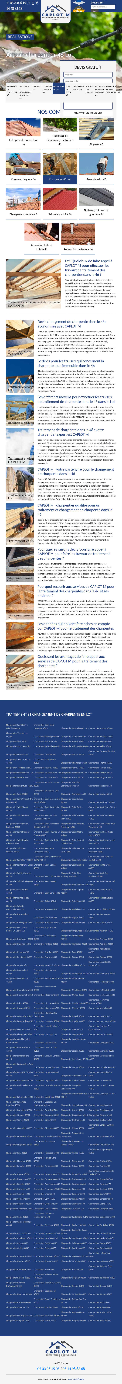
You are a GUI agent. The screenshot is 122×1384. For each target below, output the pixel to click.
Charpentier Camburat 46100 (19, 1238)
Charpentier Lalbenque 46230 (19, 1080)
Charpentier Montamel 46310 (19, 995)
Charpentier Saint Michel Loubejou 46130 (17, 825)
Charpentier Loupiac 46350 (73, 1021)
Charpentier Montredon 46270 (74, 974)
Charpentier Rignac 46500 (72, 918)
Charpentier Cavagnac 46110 (101, 1209)
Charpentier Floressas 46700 (46, 1153)
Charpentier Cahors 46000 (100, 1248)
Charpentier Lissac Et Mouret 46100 (47, 1028)
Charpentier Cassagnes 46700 (101, 1217)
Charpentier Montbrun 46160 (74, 990)
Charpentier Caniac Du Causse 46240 (74, 1232)
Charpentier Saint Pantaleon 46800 (101, 817)
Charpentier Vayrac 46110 (72, 741)
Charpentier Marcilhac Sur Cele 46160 (45, 1015)
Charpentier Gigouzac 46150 (46, 1128)
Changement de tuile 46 (78, 88)
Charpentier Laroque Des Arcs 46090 (19, 1066)
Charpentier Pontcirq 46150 (46, 944)
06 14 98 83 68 (74, 1369)
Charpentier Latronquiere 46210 (17, 1057)
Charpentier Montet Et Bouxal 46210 (47, 980)
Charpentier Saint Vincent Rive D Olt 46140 (19, 801)
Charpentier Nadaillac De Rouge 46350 (99, 964)
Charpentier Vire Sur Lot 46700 (17, 735)
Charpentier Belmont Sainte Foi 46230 (46, 1276)
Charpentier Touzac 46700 (72, 755)
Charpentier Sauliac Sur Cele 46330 (46, 792)
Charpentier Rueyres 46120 (46, 909)
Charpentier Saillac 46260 (45, 901)
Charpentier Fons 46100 (16, 1153)
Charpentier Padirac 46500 (100, 957)
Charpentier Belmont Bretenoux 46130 (15, 1284)
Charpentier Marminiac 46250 (19, 1016)
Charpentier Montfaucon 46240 (17, 980)
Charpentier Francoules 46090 (101, 1136)
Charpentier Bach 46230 (99, 1302)
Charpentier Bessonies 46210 (74, 728)
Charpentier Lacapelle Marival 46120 (47, 1087)
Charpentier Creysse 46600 (18, 1189)
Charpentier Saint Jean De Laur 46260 (72, 850)
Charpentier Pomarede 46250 (74, 944)
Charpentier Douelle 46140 (18, 1184)
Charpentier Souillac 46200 (100, 773)
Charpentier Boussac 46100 (46, 1261)
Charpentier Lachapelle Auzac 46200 (19, 1087)
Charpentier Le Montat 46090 (101, 990)
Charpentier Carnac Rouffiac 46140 (18, 1224)
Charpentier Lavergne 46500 (101, 1043)
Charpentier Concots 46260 (100, 1199)
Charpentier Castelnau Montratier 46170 (44, 1215)
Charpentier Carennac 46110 (46, 1225)
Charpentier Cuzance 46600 (73, 1184)
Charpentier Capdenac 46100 (47, 1233)
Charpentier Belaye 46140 (72, 1286)
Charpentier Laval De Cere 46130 (45, 1049)
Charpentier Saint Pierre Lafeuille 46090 (17, 727)
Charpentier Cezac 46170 (99, 1204)
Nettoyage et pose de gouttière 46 (100, 91)
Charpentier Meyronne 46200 (101, 995)
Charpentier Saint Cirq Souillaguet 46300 (71, 875)
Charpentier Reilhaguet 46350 (19, 923)
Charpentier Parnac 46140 (72, 957)
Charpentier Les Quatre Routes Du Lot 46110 (16, 929)
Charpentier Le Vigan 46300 (73, 736)
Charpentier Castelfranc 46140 (74, 1217)
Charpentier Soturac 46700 (18, 778)
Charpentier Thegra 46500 (100, 763)
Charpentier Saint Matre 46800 (72, 834)
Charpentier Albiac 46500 (45, 1321)
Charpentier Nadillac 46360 (73, 965)
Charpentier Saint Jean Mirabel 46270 (16, 850)
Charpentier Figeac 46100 (72, 1161)
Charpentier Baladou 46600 (18, 1302)
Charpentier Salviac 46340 (100, 794)
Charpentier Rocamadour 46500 (17, 916)
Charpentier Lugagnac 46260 (46, 1021)
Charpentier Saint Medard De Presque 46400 (101, 825)
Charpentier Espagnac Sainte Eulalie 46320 (101, 1173)
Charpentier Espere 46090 (17, 1174)
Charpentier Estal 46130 (99, 1166)
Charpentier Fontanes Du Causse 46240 (72, 1143)
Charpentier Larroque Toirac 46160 (101, 1057)
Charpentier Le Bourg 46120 (73, 1261)
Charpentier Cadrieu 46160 (73, 1248)
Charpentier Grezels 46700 (46, 1110)
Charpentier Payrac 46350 (45, 957)
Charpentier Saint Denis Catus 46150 (19, 867)
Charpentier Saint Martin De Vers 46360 (46, 842)
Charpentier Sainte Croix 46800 (99, 867)
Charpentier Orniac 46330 (17, 965)
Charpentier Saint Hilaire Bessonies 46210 (99, 850)
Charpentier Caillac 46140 (17, 1248)
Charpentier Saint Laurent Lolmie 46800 (72, 842)
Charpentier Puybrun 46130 (100, 931)
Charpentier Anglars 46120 (18, 1321)
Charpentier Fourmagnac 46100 (45, 1143)
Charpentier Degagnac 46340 (47, 1184)
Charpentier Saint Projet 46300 (71, 809)
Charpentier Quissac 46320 (100, 923)
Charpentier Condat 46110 (73, 1199)
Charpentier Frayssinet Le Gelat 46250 (72, 1135)
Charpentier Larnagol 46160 (46, 1067)
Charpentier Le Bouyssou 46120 (99, 1255)
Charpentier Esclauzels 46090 (47, 1179)
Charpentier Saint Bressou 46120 (17, 899)
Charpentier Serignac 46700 (100, 778)
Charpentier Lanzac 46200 (72, 1067)
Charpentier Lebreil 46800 (45, 1043)
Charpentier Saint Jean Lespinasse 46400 (44, 850)
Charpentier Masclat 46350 (73, 1008)
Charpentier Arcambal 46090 (46, 1316)
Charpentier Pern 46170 (71, 952)
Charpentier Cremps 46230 (73, 1189)
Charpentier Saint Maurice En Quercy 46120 (47, 834)
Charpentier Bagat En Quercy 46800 (47, 1301)
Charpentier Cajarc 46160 (99, 1243)
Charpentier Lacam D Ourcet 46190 (101, 1087)
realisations (20, 37)
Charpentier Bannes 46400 (100, 1294)
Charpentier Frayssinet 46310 (19, 1145)
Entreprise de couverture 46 (12, 91)
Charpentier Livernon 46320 (18, 1029)
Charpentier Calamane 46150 (74, 1243)
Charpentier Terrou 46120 (72, 768)
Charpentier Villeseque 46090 (47, 736)
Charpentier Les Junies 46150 (74, 1105)
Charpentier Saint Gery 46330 (19, 860)
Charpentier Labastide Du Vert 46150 (101, 1095)
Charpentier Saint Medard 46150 (17, 834)
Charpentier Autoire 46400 (46, 1307)
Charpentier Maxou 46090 (18, 1008)
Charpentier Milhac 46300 (72, 995)
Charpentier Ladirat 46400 (73, 1080)
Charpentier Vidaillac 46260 (100, 736)
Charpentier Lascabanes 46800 (74, 1059)
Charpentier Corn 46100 (44, 1199)
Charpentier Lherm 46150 (45, 1034)
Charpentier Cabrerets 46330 (19, 1256)
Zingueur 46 (37, 88)
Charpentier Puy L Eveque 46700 (45, 929)
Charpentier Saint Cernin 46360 (17, 891)
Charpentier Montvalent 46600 (17, 972)
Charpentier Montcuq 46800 (101, 982)
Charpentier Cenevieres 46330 (19, 1209)
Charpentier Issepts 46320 (100, 1105)
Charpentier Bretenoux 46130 (74, 1256)
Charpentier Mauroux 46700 (46, 1008)
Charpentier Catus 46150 (17, 1217)
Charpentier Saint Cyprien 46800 (72, 867)
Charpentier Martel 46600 (100, 1008)
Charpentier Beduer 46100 (100, 1286)
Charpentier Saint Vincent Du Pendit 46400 (47, 801)
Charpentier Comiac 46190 (73, 1204)
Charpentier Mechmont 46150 (74, 1003)
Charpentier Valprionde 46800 (74, 746)
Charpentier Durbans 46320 (73, 1179)
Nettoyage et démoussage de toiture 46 (25, 92)
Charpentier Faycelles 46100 (18, 1166)
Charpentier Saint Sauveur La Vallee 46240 (46, 809)
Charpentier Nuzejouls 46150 (46, 965)
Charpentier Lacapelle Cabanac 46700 (71, 1087)
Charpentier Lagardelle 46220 (47, 1080)
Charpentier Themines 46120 (74, 763)
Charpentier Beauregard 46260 (44, 1293)
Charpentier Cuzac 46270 (99, 1184)
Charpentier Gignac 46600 (72, 1128)
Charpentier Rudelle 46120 (73, 909)
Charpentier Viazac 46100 (45, 741)
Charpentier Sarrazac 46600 (73, 794)
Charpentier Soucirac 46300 (46, 778)
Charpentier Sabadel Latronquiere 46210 (15, 908)
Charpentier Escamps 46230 (18, 1179)
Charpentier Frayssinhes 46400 (47, 1136)
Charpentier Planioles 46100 (100, 944)
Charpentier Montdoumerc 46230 (73, 980)
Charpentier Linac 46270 (72, 1029)
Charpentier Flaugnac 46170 (18, 1161)
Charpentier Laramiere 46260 (101, 1067)
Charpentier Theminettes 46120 (45, 761)
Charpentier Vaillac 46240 (99, 746)
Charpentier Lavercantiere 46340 (18, 1049)
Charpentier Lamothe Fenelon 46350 (19, 1074)
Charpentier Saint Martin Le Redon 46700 (100, 834)
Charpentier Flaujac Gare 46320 (45, 1159)
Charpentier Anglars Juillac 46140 (100, 1314)
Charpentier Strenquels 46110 (19, 773)
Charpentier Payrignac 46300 (19, 957)
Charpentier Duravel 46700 (100, 1179)
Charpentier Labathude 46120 (47, 1097)
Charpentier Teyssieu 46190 (46, 768)
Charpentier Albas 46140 (99, 1321)
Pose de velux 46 (68, 91)
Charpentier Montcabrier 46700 (45, 988)
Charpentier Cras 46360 (44, 1194)
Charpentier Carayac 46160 (18, 1233)
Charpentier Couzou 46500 (73, 1194)
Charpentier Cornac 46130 (18, 1199)
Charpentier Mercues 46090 (46, 1003)
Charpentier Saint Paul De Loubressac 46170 (45, 817)
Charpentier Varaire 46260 (18, 746)
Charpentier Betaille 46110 (18, 1278)
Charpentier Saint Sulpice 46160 (72, 801)
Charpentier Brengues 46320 (46, 1256)
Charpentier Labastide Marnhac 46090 (16, 1104)
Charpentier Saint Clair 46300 (47, 876)
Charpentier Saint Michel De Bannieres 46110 (46, 825)
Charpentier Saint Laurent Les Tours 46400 (101, 842)
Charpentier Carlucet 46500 (73, 1225)
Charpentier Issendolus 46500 (19, 1110)
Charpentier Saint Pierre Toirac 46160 (102, 809)
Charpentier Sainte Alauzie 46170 (100, 891)
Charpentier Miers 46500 (17, 1003)
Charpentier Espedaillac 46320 (74, 1174)
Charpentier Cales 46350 (17, 1243)
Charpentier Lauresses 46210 (101, 1051)
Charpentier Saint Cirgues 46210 (45, 883)
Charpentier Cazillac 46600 (46, 1209)
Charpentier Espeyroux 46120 (47, 1174)
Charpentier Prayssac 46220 (100, 939)
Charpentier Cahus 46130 (45, 1248)
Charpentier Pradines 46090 (18, 944)
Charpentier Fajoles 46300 (72, 1166)
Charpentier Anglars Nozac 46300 (73, 1314)
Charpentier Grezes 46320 (72, 1110)
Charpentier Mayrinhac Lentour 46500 (98, 1002)
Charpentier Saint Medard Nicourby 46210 (72, 825)
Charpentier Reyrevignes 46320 (99, 916)
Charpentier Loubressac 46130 (101, 1021)
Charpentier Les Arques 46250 (19, 1316)
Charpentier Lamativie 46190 (74, 1076)
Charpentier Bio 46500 (44, 1269)
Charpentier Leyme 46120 (72, 1034)
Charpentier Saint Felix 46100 (74, 860)
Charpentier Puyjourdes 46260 (74, 931)
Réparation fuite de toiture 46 (111, 89)
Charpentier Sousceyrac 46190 (47, 773)
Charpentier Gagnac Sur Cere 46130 (101, 1127)
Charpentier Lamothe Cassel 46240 (46, 1074)
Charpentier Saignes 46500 (73, 901)
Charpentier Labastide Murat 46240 (74, 1095)
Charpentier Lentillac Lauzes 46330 (73, 1041)
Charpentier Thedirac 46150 (18, 768)
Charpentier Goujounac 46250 (74, 1115)
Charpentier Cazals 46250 (72, 1209)
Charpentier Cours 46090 (99, 1194)
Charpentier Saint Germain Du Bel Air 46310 (47, 858)
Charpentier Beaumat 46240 (19, 1294)
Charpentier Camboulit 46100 (101, 1233)
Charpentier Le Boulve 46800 (101, 1261)
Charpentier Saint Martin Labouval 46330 (17, 842)
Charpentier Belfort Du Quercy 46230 (47, 1284)
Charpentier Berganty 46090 (73, 1278)
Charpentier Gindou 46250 (100, 1120)
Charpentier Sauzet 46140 (100, 786)
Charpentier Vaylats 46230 (100, 741)
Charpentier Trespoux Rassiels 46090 (101, 753)
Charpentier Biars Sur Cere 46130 (100, 1268)
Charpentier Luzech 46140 (72, 1016)
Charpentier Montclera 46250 (19, 990)
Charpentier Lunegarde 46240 (19, 1021)
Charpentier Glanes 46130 (100, 1115)
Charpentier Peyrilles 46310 (46, 952)
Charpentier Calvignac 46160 (101, 1238)
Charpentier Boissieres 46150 (19, 1269)
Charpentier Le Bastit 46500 (73, 1294)
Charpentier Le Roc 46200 (45, 918)
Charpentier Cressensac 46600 (47, 1189)
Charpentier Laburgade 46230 (19, 1097)
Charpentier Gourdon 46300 (46, 1115)
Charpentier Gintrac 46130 (73, 1120)
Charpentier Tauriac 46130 (100, 768)
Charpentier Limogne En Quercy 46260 (99, 1028)
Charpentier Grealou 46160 (100, 1110)
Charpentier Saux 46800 (16, 794)
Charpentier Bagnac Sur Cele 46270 (73, 1301)
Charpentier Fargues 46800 (46, 1166)
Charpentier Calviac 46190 (45, 1243)
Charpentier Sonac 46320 (72, 778)
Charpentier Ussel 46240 (44, 755)
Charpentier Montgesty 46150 (101, 974)
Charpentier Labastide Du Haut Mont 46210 (45, 1104)
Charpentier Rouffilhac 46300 (101, 909)
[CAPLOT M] (61, 1349)
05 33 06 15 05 (19, 3)
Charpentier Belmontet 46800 (101, 1278)
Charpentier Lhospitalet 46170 (19, 1034)
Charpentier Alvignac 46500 (73, 1321)
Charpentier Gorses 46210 (17, 1120)
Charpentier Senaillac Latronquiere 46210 (70, 784)
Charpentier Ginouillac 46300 (19, 1128)
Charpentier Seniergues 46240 (19, 786)
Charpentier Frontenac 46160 (19, 1136)
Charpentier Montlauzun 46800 (45, 972)
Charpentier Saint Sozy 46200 (101, 802)
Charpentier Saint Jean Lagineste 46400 (44, 727)
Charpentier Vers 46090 (16, 741)
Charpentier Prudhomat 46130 (19, 939)
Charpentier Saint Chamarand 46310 (101, 883)
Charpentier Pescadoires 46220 (99, 951)
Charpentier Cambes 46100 (46, 1238)
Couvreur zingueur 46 (47, 89)
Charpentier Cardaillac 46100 (101, 1225)
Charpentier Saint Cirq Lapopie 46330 (19, 883)
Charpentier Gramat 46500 (18, 1115)
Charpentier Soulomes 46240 (74, 773)
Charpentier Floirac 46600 (72, 1153)
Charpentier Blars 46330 (72, 1269)
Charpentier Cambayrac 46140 (74, 1238)
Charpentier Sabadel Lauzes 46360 (100, 899)
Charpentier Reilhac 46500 (73, 923)
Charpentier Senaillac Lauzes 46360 (46, 784)
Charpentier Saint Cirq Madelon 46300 (98, 875)
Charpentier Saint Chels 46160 (74, 885)
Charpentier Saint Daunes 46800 (45, 867)
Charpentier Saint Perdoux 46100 (18, 817)
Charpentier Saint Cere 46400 (47, 893)
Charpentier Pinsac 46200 (17, 952)
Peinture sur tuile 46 (90, 89)
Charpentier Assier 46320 (72, 1307)
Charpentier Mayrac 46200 (100, 728)
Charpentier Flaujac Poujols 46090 (100, 1151)
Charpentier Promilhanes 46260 (45, 937)
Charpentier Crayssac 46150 (100, 1189)
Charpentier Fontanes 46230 (101, 1145)
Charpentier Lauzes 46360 (72, 1051)
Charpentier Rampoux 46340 (46, 923)
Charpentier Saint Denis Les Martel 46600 (100, 858)
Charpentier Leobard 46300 (100, 1034)
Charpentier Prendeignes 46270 (72, 937)
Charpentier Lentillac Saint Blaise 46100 (18, 1041)
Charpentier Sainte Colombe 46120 (18, 875)
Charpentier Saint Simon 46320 (17, 809)
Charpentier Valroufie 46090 (46, 746)
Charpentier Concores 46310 (18, 1204)
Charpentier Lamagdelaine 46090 (100, 1074)
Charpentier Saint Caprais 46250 (72, 891)
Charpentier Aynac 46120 (17, 1307)
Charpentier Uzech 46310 (17, 755)
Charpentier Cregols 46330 (18, 1194)
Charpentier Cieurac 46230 (46, 1204)
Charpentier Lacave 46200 (100, 1080)
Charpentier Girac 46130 (45, 1120)
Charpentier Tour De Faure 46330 (18, 761)
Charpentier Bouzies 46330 (18, 1261)
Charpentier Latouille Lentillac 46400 (47, 1057)
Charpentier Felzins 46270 (100, 1161)
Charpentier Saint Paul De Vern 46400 (72, 817)
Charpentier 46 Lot (58, 88)
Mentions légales (76, 1379)
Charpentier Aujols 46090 (99, 1307)
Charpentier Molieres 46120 (46, 995)
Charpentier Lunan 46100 (99, 1016)
